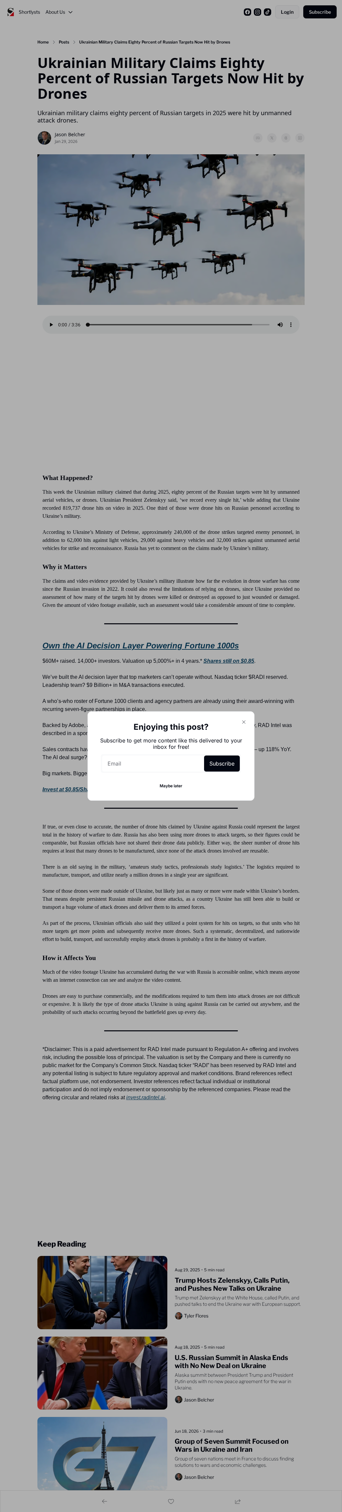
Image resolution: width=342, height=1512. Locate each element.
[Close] (243, 722)
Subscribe (221, 763)
